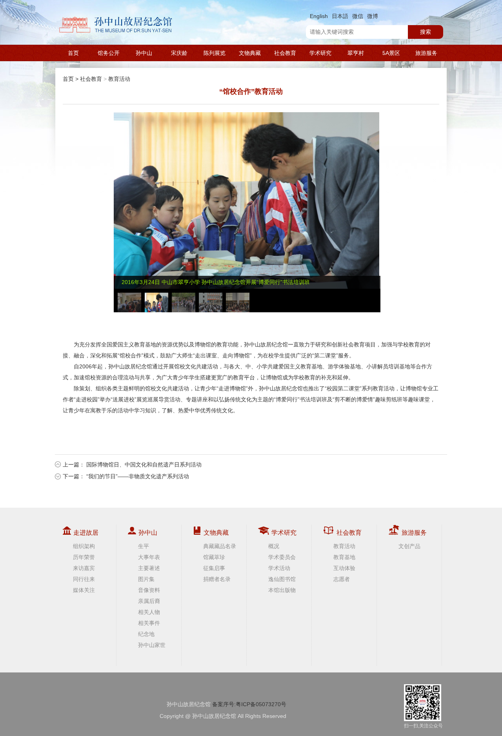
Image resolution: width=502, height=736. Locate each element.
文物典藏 (250, 53)
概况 (273, 546)
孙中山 (144, 53)
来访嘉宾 (84, 568)
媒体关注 (84, 590)
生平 (143, 546)
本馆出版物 (282, 590)
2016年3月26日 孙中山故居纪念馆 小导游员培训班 (184, 282)
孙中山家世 (152, 645)
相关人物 (149, 612)
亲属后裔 (149, 601)
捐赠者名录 (217, 579)
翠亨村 (355, 53)
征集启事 (214, 568)
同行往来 (84, 579)
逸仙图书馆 (282, 579)
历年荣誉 (84, 557)
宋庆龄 (179, 53)
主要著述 (149, 568)
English (319, 16)
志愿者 (341, 579)
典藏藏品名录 (219, 546)
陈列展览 (215, 53)
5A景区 (391, 53)
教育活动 (119, 79)
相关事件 (149, 623)
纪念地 (146, 634)
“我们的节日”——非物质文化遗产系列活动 (137, 476)
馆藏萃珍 (214, 557)
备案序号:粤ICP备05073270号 (249, 704)
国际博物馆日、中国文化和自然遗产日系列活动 (144, 464)
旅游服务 (426, 53)
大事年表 (149, 557)
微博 (372, 16)
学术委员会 (282, 557)
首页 (73, 53)
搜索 (425, 32)
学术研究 (320, 53)
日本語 (340, 16)
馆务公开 (109, 53)
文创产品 (409, 546)
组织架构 (84, 546)
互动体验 (344, 568)
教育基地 (344, 557)
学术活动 (279, 568)
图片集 (146, 579)
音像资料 (149, 590)
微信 (357, 16)
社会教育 (285, 53)
